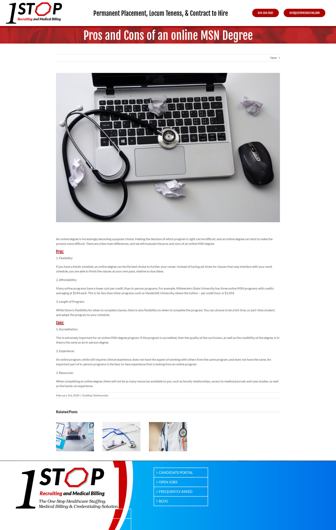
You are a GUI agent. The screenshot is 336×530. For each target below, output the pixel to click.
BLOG (163, 501)
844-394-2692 (95, 514)
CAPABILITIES (32, 523)
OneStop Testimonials (95, 395)
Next (273, 57)
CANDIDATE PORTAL (176, 472)
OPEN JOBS (168, 482)
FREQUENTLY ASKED (175, 491)
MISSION (28, 514)
